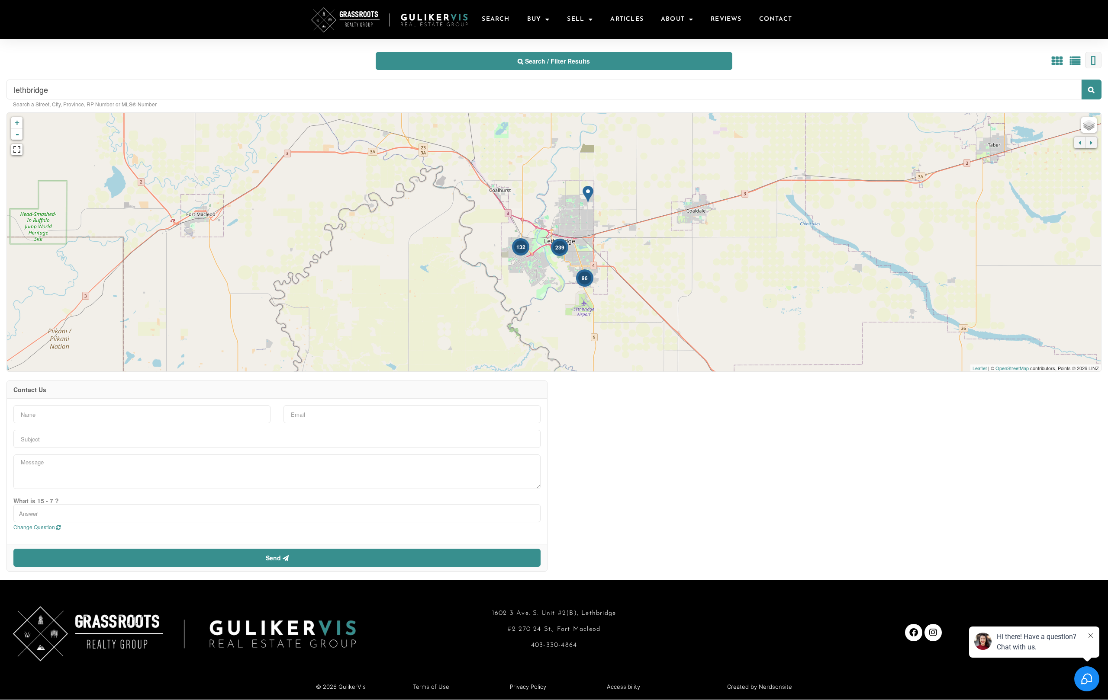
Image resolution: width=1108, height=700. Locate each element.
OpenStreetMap (1012, 367)
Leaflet (980, 367)
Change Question (34, 527)
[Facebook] (913, 632)
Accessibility (623, 686)
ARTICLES (627, 19)
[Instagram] (933, 632)
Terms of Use (431, 686)
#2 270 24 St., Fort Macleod (554, 629)
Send (274, 557)
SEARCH (495, 19)
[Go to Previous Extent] (1079, 142)
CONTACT (775, 19)
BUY (534, 19)
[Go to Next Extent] (1091, 142)
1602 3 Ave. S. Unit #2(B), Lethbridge (554, 613)
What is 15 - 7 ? (36, 500)
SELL (575, 19)
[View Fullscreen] (17, 149)
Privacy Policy (528, 686)
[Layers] (1089, 125)
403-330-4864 (554, 645)
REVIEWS (726, 19)
